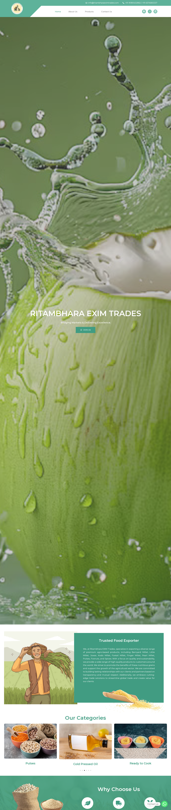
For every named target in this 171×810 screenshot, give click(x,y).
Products (89, 12)
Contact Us (106, 12)
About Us (72, 12)
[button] (6, 746)
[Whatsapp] (164, 804)
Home (58, 12)
